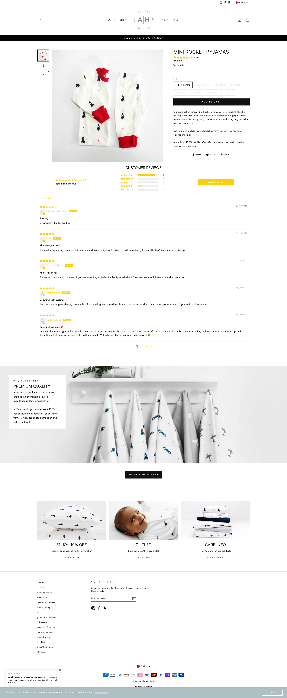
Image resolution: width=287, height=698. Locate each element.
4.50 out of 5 (79, 180)
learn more (215, 557)
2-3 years (220, 84)
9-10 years (227, 92)
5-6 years (181, 92)
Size (176, 79)
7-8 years (196, 92)
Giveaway (41, 652)
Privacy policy (43, 607)
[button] (181, 57)
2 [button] (142, 346)
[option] (146, 38)
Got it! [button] (272, 692)
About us (41, 582)
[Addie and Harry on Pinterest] (105, 608)
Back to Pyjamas (145, 474)
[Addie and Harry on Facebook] (99, 608)
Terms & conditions (46, 602)
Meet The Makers (45, 647)
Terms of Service (44, 632)
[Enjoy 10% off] (71, 520)
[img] (47, 206)
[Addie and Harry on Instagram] (93, 608)
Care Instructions (45, 592)
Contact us (42, 597)
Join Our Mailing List (46, 617)
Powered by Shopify (143, 686)
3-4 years (235, 84)
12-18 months (183, 84)
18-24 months (203, 84)
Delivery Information (46, 627)
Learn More (72, 557)
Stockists (41, 642)
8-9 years (211, 92)
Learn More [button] (101, 692)
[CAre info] (215, 520)
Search (40, 587)
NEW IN (110, 20)
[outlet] (143, 520)
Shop (123, 20)
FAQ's (164, 20)
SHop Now (143, 557)
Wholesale (42, 622)
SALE (175, 20)
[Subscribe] (134, 598)
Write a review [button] (216, 182)
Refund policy (43, 637)
